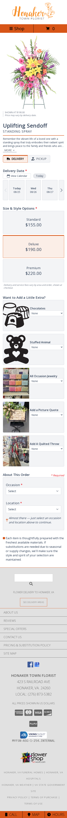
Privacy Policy (17, 797)
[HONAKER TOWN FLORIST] (33, 19)
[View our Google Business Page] (37, 666)
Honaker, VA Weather (17, 784)
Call (12, 814)
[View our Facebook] (30, 666)
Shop (19, 28)
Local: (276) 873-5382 (34, 694)
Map (34, 814)
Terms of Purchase (44, 797)
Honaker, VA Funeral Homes (23, 772)
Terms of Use (33, 803)
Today (39, 176)
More (8, 150)
